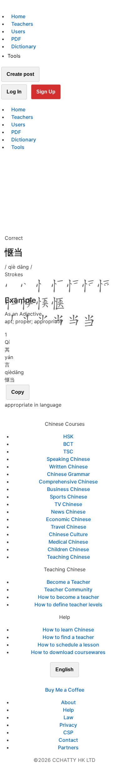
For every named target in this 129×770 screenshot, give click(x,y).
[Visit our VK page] (68, 682)
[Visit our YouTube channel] (75, 682)
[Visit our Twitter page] (60, 682)
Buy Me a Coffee (64, 690)
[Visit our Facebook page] (53, 682)
